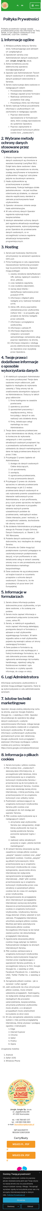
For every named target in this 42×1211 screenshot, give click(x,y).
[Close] (39, 1172)
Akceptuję (21, 1200)
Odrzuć (30, 1206)
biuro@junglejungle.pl (24, 1124)
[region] (21, 1191)
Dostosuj (10, 1206)
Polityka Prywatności (15, 1195)
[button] (21, 1145)
